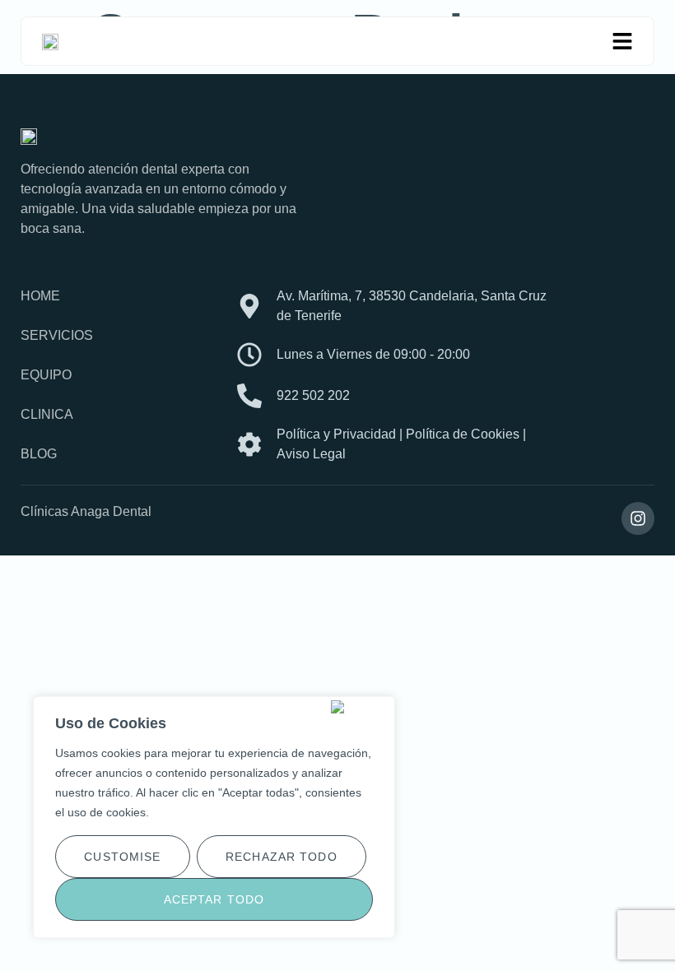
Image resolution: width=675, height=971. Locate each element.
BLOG (39, 454)
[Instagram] (637, 518)
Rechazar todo (282, 856)
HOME (40, 296)
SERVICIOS (57, 335)
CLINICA (47, 414)
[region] (214, 817)
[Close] (359, 706)
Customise (122, 856)
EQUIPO (46, 375)
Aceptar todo (214, 899)
